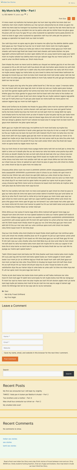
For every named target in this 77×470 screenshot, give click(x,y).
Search (6, 370)
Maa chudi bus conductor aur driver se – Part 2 (22, 402)
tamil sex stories (9, 446)
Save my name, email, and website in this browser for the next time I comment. (36, 353)
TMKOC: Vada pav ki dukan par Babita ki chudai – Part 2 (25, 394)
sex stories (7, 442)
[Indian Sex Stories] (8, 3)
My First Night (10, 297)
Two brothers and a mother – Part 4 (17, 398)
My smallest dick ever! (12, 405)
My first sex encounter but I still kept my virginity (22, 391)
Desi (6, 291)
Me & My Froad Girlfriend (15, 294)
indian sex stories (10, 439)
